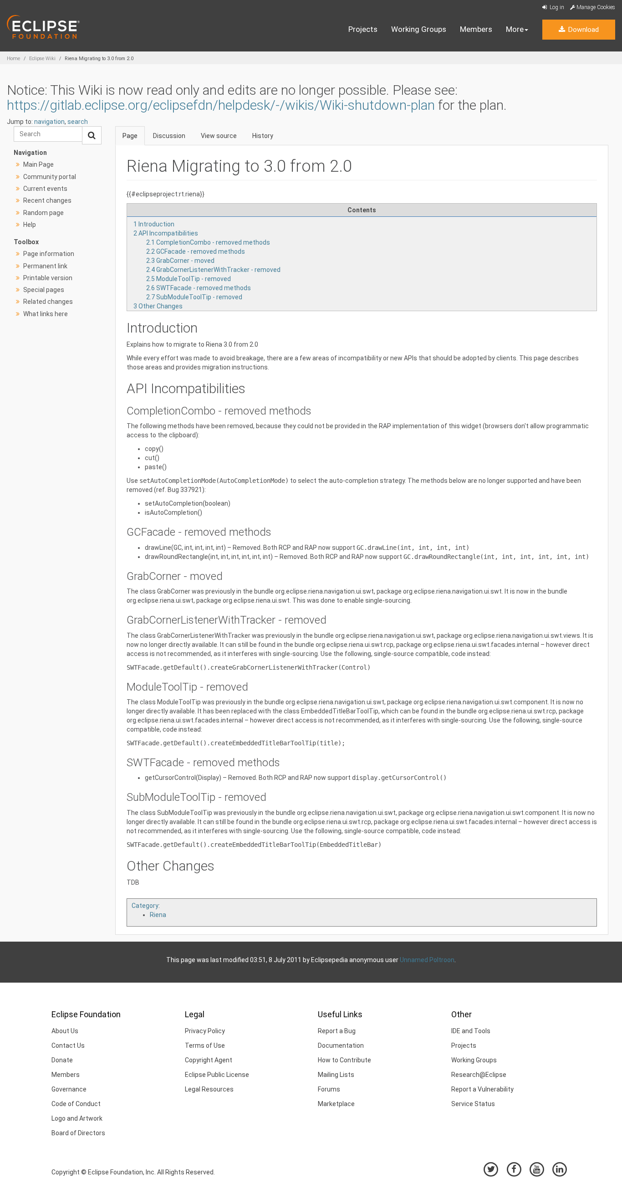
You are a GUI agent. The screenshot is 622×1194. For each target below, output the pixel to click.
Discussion (169, 135)
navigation (49, 121)
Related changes (48, 301)
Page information (48, 253)
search (77, 121)
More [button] (515, 29)
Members (476, 29)
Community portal (49, 176)
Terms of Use (205, 1045)
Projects (362, 29)
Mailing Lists (336, 1074)
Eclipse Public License (217, 1074)
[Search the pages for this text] (92, 135)
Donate (62, 1060)
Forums (329, 1089)
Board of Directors (78, 1133)
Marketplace (336, 1103)
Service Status (473, 1103)
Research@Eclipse (478, 1074)
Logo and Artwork (76, 1118)
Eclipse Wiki (42, 58)
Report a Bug (337, 1031)
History (262, 135)
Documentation (341, 1045)
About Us (64, 1031)
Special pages (43, 289)
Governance (69, 1089)
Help (29, 224)
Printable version (47, 278)
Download (582, 30)
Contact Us (68, 1045)
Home (13, 58)
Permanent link (45, 266)
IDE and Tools (470, 1031)
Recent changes (47, 200)
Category (145, 905)
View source (219, 135)
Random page (43, 212)
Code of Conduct (76, 1103)
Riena (158, 914)
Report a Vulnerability (482, 1089)
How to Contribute (344, 1060)
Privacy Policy (205, 1031)
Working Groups (418, 29)
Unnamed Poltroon (427, 959)
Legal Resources (209, 1089)
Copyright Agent (208, 1060)
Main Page (38, 164)
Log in (556, 7)
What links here (45, 314)
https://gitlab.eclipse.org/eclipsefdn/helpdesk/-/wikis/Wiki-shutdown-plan (221, 105)
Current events (45, 188)
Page (130, 135)
